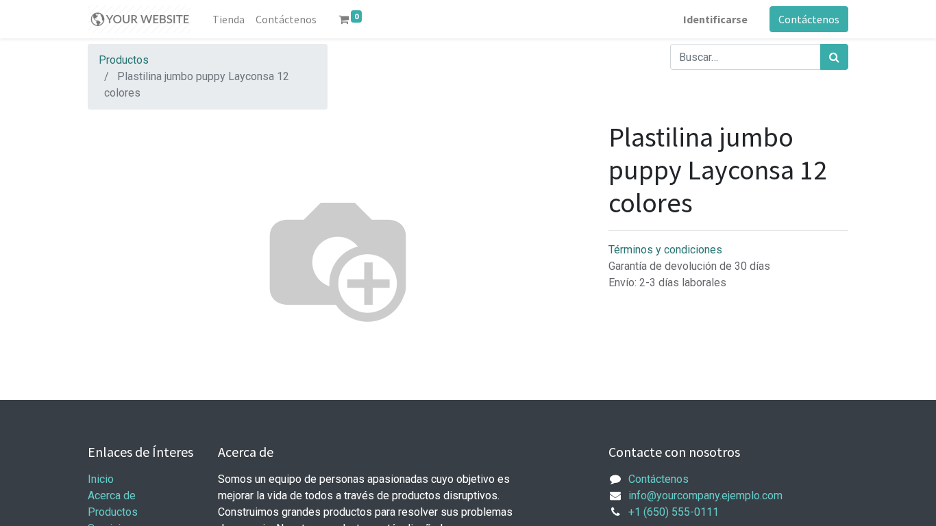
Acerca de (112, 495)
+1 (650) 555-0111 (673, 511)
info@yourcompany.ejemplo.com (705, 495)
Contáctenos (808, 19)
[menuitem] (228, 19)
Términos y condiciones (665, 249)
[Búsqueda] (834, 57)
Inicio (101, 479)
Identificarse (715, 19)
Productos (124, 59)
